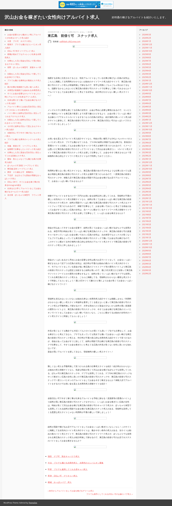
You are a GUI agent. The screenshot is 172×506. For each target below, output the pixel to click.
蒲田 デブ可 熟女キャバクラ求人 (64, 456)
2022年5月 (146, 185)
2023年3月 (146, 152)
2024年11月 (147, 87)
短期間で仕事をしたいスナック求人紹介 (24, 149)
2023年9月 (146, 132)
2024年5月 (146, 106)
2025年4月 (146, 70)
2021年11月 (147, 204)
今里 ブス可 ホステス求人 (19, 41)
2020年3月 (146, 270)
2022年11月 (147, 165)
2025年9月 (146, 54)
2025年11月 (147, 47)
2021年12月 (147, 201)
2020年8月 (146, 254)
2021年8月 (146, 214)
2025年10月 (147, 51)
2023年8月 (146, 136)
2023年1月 (146, 159)
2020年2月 (146, 273)
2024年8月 (146, 96)
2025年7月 (146, 60)
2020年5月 (146, 263)
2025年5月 (146, 67)
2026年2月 (146, 38)
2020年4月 (146, 267)
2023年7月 (146, 139)
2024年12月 (147, 83)
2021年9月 (146, 211)
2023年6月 (146, 142)
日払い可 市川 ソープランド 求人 (21, 51)
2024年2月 (146, 116)
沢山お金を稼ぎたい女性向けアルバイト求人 (52, 17)
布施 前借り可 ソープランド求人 (22, 146)
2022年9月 (146, 172)
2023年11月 (147, 126)
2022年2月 (146, 195)
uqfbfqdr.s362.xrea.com (70, 41)
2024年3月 (146, 113)
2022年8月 (146, 175)
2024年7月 (146, 100)
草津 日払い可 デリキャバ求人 (63, 475)
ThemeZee (33, 503)
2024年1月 (146, 119)
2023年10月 (147, 129)
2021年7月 (146, 218)
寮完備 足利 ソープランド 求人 (20, 168)
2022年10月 (147, 168)
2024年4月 (146, 110)
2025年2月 (146, 77)
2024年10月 (147, 90)
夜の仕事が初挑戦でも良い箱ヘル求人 (23, 87)
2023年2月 (146, 155)
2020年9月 (146, 250)
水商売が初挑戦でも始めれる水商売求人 (24, 90)
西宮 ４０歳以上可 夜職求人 (20, 172)
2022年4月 (146, 188)
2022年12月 (147, 162)
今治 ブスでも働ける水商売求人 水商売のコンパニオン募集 (75, 462)
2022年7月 (146, 178)
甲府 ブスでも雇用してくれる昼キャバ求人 (68, 469)
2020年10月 (147, 247)
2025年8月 (146, 57)
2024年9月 (146, 93)
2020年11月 (147, 244)
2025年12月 (147, 44)
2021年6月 (146, 221)
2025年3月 (146, 74)
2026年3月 (146, 34)
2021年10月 (147, 208)
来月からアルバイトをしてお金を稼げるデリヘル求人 (71, 491)
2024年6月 (146, 103)
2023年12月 (147, 123)
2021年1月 (146, 237)
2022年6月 (146, 182)
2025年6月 (146, 64)
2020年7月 (146, 257)
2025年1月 (146, 80)
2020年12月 (147, 240)
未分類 (90, 32)
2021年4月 (146, 227)
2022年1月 (146, 198)
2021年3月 (146, 231)
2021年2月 (146, 234)
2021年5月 (146, 224)
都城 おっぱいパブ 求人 (60, 482)
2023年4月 (146, 149)
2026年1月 (146, 41)
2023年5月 (146, 146)
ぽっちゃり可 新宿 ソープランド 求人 (23, 165)
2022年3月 (146, 191)
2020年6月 (146, 260)
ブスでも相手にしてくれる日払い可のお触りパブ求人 (108, 494)
